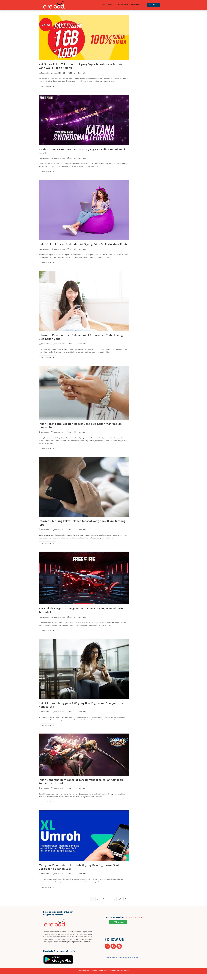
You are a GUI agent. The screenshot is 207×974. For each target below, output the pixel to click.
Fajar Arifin (45, 73)
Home (102, 5)
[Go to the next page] (125, 899)
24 (120, 898)
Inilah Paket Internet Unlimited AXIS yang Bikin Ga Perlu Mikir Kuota (83, 244)
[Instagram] (107, 946)
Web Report (135, 5)
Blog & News (123, 5)
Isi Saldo (111, 5)
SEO (70, 73)
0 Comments (81, 73)
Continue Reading (48, 86)
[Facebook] (113, 946)
